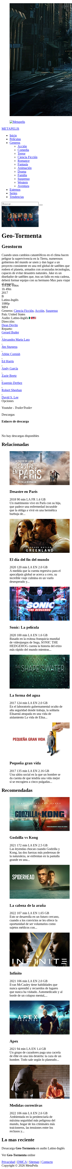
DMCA (22, 1162)
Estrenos (15, 189)
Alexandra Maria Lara (16, 339)
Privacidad (8, 1162)
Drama (22, 171)
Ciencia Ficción (27, 157)
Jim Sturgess (9, 346)
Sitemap (34, 1162)
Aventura (23, 186)
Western (23, 182)
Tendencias (17, 197)
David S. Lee (10, 397)
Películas (15, 139)
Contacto (47, 1162)
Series (13, 193)
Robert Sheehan (12, 390)
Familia (22, 175)
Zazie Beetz (9, 375)
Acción (22, 146)
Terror (21, 153)
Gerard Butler (10, 332)
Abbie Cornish (11, 354)
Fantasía (23, 164)
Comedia (23, 150)
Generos (15, 142)
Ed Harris (8, 361)
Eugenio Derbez (12, 383)
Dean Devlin (10, 325)
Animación (25, 168)
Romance (24, 160)
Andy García (10, 368)
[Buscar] (41, 205)
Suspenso (24, 178)
